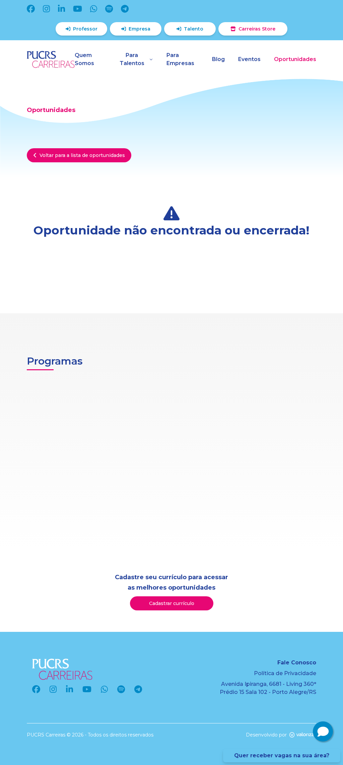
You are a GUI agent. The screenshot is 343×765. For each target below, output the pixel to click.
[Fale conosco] (323, 731)
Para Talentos (132, 59)
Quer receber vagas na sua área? (281, 755)
